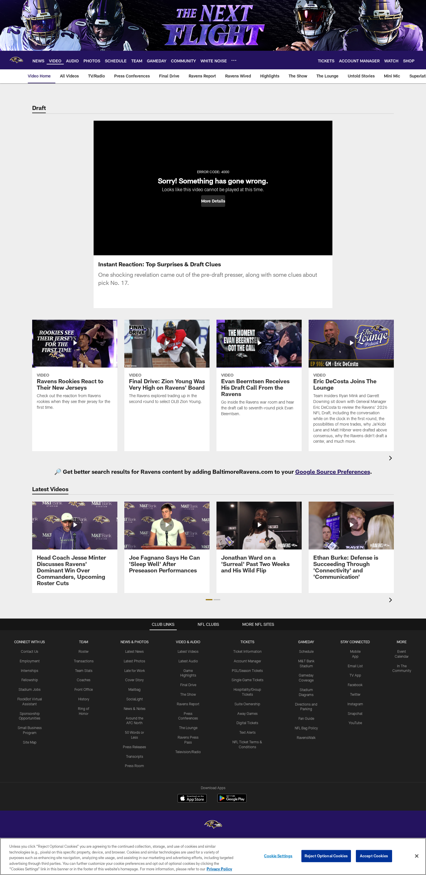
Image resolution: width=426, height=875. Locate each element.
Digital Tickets (247, 723)
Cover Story (134, 680)
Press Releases (134, 747)
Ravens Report (188, 704)
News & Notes (134, 708)
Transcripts (134, 756)
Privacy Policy (219, 869)
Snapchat (355, 713)
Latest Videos (188, 651)
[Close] (416, 856)
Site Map (30, 742)
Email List (355, 666)
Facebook (355, 685)
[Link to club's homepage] (16, 60)
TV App (355, 675)
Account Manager (247, 661)
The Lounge (188, 728)
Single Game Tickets (247, 680)
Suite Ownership (247, 704)
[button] (213, 201)
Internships (29, 670)
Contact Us (29, 651)
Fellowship (29, 680)
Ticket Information (247, 651)
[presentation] (391, 459)
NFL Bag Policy (306, 728)
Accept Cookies (374, 856)
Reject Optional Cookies (326, 856)
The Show (188, 694)
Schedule (306, 651)
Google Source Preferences (332, 471)
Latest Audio (188, 661)
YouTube (355, 723)
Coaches (83, 680)
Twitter (355, 694)
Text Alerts (247, 732)
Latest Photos (134, 661)
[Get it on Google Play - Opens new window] (232, 801)
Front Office (83, 689)
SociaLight (134, 699)
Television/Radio (188, 752)
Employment (30, 661)
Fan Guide (306, 718)
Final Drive (188, 685)
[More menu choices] (234, 60)
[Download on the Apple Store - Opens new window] (192, 799)
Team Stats (83, 670)
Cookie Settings (278, 856)
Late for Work (134, 670)
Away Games (247, 713)
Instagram (355, 704)
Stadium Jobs (30, 689)
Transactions (84, 661)
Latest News (134, 651)
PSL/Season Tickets (247, 670)
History (83, 699)
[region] (213, 856)
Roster (84, 651)
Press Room (134, 766)
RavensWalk (306, 737)
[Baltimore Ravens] (213, 825)
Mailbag (134, 689)
